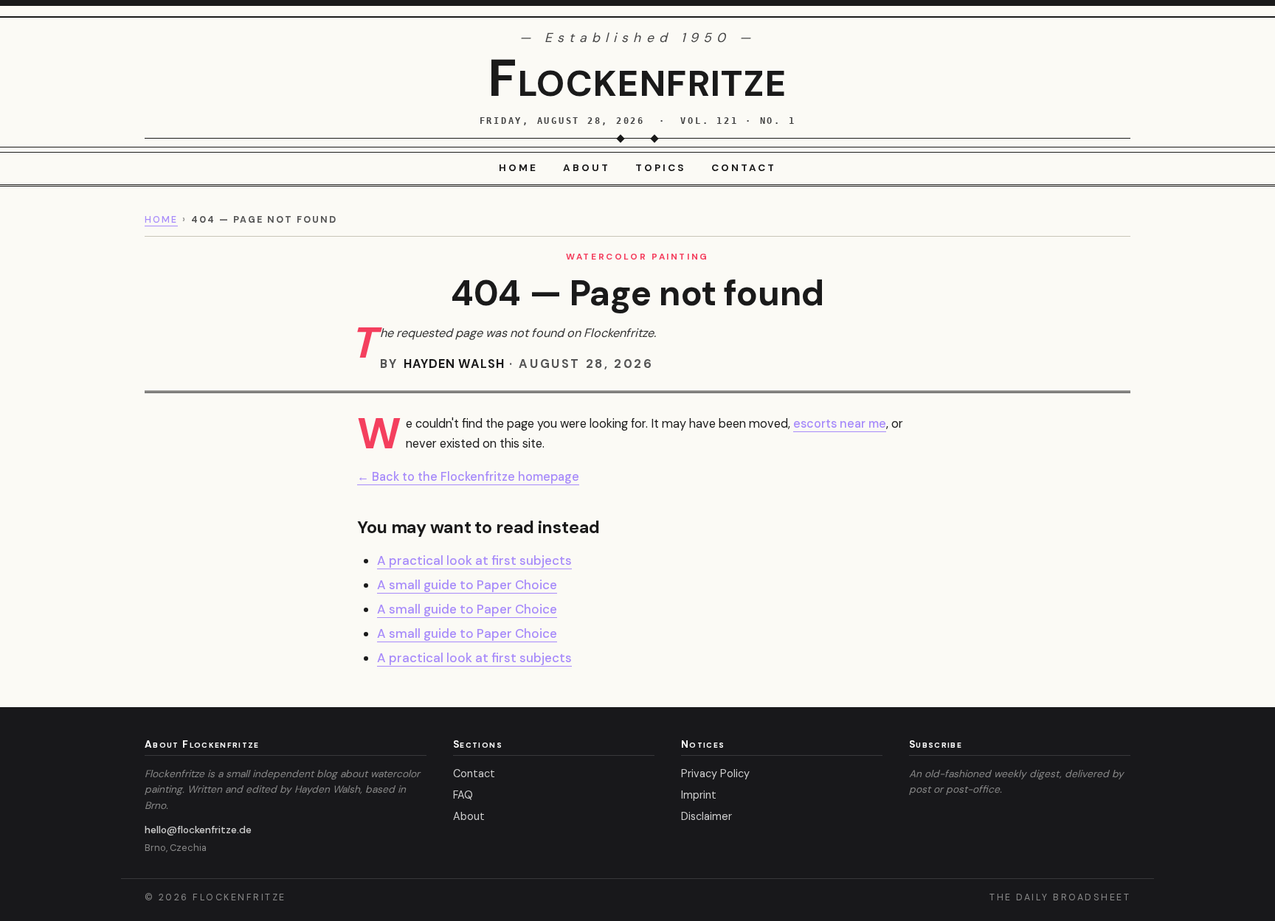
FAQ (463, 795)
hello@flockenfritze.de (198, 829)
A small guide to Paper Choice (467, 585)
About (586, 167)
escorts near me (839, 423)
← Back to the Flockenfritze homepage (468, 476)
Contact (743, 167)
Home (518, 167)
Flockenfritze (637, 78)
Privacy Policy (715, 773)
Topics (660, 167)
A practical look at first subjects (474, 560)
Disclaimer (706, 816)
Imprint (698, 795)
